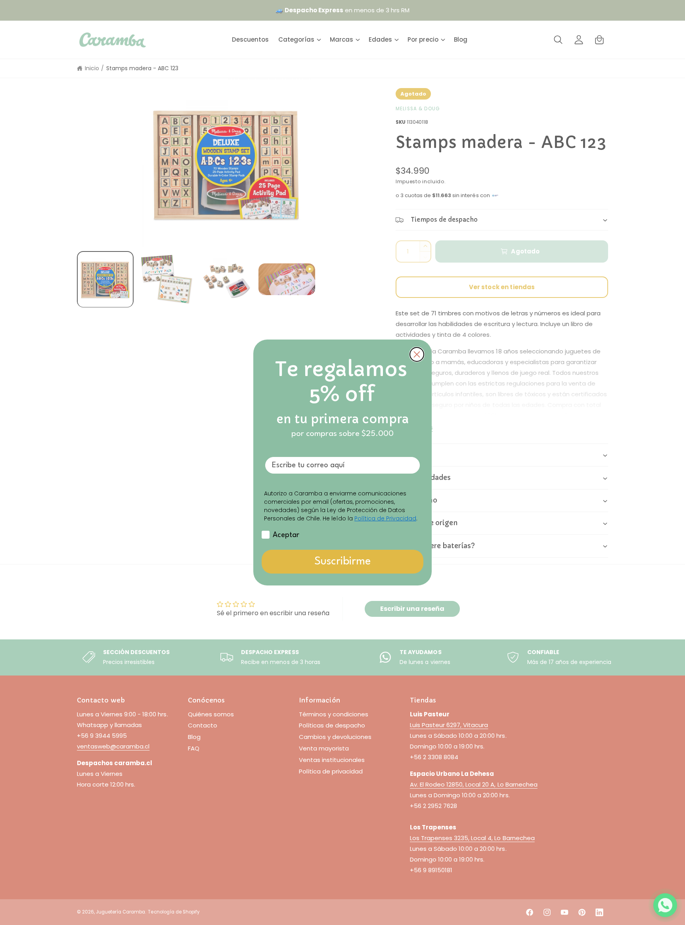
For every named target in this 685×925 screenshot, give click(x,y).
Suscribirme (342, 561)
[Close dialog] (417, 354)
